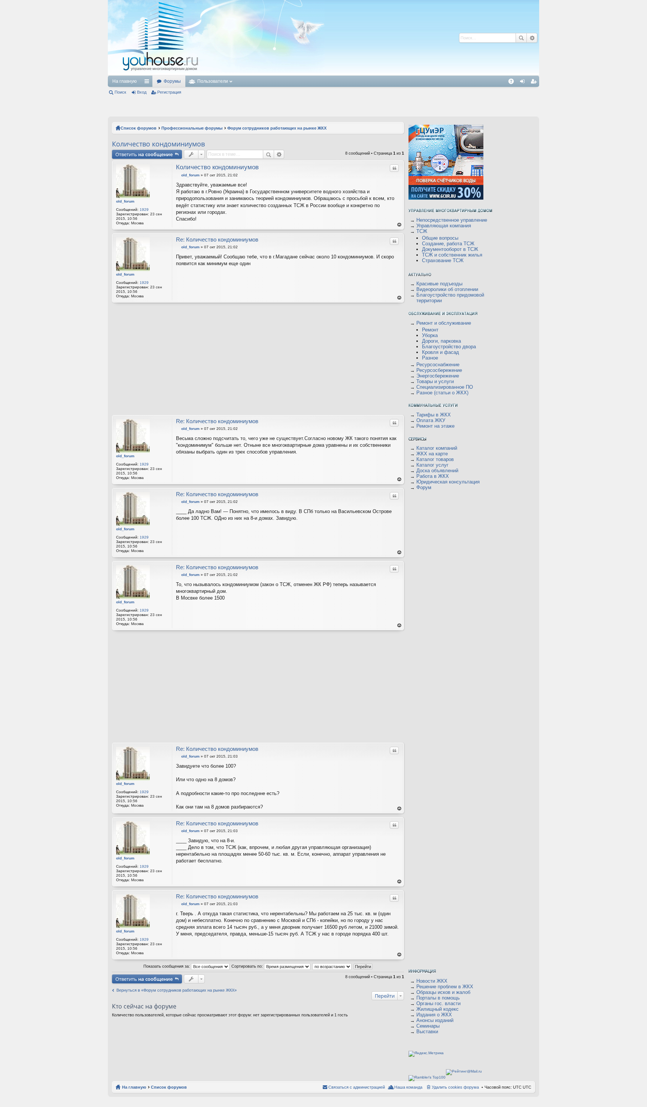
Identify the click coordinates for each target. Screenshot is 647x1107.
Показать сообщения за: (167, 966)
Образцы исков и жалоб (443, 992)
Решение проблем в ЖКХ (444, 986)
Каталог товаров (435, 459)
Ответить (144, 154)
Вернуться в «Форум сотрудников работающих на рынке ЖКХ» (176, 990)
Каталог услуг (432, 465)
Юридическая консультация (448, 482)
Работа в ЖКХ (432, 476)
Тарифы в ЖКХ (433, 415)
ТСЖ (421, 231)
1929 (144, 209)
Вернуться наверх (399, 224)
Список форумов (139, 128)
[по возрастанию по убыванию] (332, 966)
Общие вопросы (440, 238)
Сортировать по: (247, 966)
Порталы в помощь (438, 998)
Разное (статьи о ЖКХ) (442, 392)
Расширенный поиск (532, 37)
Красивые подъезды (439, 283)
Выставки (427, 1031)
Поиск (521, 37)
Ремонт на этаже (435, 426)
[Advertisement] (337, 37)
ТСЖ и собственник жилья (452, 255)
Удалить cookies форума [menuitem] (455, 1087)
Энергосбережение (437, 376)
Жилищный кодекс (437, 1009)
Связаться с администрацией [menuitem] (356, 1087)
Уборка (430, 335)
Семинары (428, 1026)
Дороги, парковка (441, 341)
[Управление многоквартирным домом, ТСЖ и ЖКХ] (216, 74)
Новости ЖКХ (431, 981)
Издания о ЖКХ (434, 1014)
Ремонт (430, 330)
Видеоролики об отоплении (447, 289)
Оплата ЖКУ (430, 420)
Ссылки (148, 83)
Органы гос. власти (438, 1003)
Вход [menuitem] (524, 83)
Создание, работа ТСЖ (448, 243)
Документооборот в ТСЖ (450, 249)
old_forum (125, 201)
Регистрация (169, 92)
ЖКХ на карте (432, 454)
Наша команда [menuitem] (408, 1087)
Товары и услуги (435, 381)
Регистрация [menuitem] (535, 83)
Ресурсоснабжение (437, 364)
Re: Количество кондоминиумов (217, 239)
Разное (430, 358)
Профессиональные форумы (191, 128)
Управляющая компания (443, 225)
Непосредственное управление (451, 220)
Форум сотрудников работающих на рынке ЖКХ (276, 128)
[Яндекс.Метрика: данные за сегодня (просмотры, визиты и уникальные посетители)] (426, 1054)
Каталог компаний (436, 448)
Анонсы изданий (434, 1020)
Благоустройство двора (449, 346)
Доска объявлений (437, 470)
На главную (124, 81)
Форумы (172, 81)
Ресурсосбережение (439, 370)
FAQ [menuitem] (513, 83)
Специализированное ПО (444, 387)
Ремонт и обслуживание (443, 323)
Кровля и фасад (440, 352)
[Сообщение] (178, 175)
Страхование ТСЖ (443, 260)
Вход (141, 92)
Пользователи (212, 81)
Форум (423, 487)
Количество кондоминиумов (158, 143)
